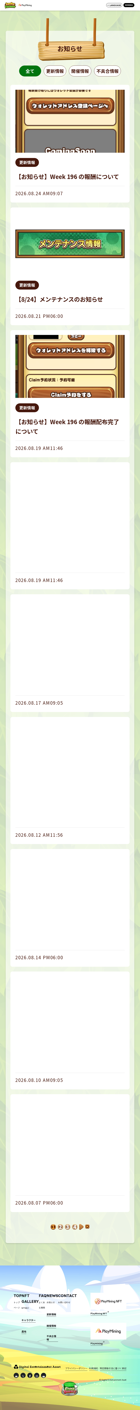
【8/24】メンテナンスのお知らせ (59, 299)
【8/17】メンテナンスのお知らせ (59, 940)
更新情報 (55, 71)
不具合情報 (107, 71)
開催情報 (80, 71)
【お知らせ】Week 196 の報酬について (67, 176)
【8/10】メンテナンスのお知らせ (59, 1186)
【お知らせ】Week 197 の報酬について (67, 685)
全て (30, 71)
